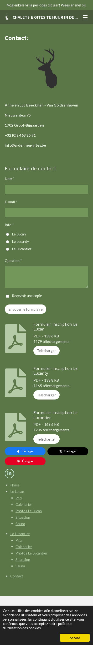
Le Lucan (19, 234)
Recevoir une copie (27, 295)
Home (15, 485)
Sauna (20, 524)
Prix (19, 498)
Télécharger (46, 350)
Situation (23, 517)
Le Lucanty (20, 241)
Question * (13, 260)
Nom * (10, 178)
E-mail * (11, 202)
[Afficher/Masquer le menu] (85, 17)
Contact (16, 576)
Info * (9, 225)
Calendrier (24, 504)
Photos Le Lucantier (31, 553)
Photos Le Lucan (29, 511)
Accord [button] (75, 638)
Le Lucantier (21, 249)
